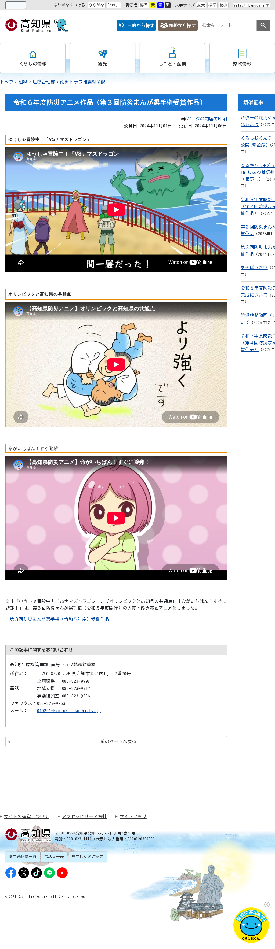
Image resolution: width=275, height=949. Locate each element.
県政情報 (242, 64)
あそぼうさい (254, 267)
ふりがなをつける (69, 5)
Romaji (114, 5)
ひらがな (96, 5)
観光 (102, 64)
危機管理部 (44, 82)
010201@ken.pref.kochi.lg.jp (69, 710)
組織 (23, 82)
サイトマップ (133, 816)
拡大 (201, 5)
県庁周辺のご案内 (88, 857)
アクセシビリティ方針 (84, 816)
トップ (6, 82)
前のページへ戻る (118, 741)
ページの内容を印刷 (207, 119)
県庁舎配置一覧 (23, 857)
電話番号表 (54, 857)
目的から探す (140, 25)
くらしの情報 (32, 64)
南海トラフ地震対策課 (82, 82)
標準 (144, 5)
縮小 (224, 5)
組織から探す (182, 25)
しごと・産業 (172, 64)
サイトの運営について (26, 816)
